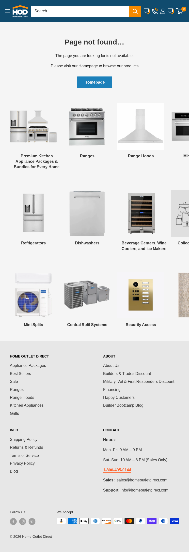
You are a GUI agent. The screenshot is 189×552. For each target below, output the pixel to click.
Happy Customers (119, 397)
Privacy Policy (22, 463)
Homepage (94, 82)
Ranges (17, 390)
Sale (14, 381)
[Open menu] (7, 11)
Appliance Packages (28, 365)
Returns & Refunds (26, 447)
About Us (111, 365)
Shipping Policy (23, 439)
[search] (80, 11)
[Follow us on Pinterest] (32, 521)
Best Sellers (20, 374)
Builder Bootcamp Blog (123, 405)
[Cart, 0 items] (179, 11)
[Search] (135, 11)
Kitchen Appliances (27, 405)
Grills (14, 413)
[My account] (162, 11)
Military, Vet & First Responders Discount (138, 381)
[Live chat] (147, 11)
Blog (14, 471)
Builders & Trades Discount (127, 374)
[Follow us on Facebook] (13, 521)
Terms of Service (24, 455)
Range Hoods (22, 397)
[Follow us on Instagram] (22, 521)
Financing (112, 390)
